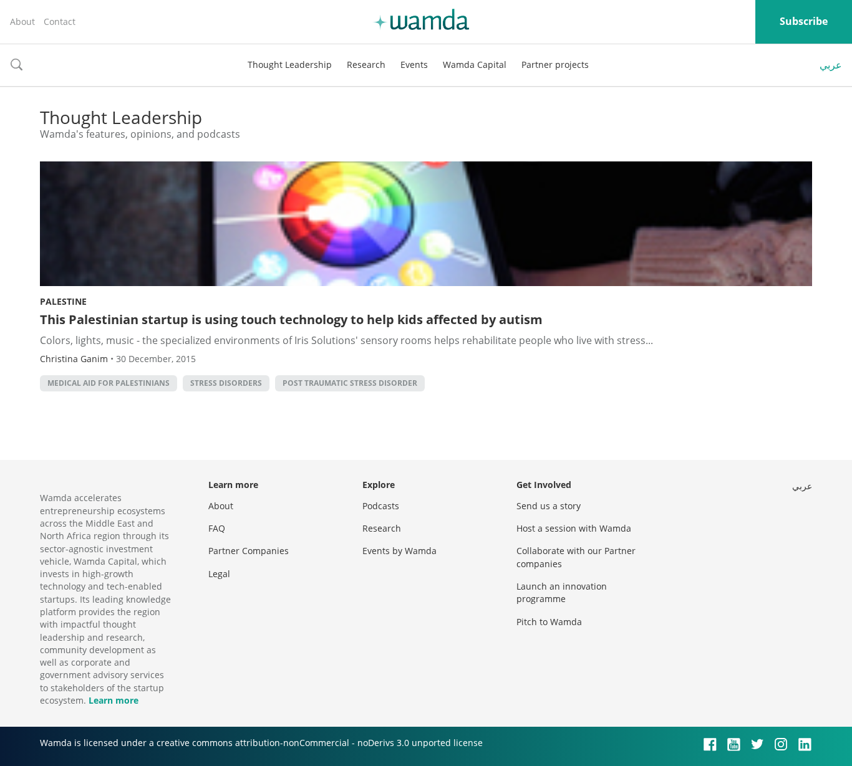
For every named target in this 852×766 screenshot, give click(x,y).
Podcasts (380, 506)
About (22, 21)
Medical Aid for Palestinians (108, 383)
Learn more (113, 700)
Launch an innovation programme (561, 592)
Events (414, 64)
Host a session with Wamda (573, 528)
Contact (59, 21)
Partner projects (555, 64)
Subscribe (804, 21)
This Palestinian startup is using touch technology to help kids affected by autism (291, 319)
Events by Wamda (399, 551)
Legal (219, 574)
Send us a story (548, 506)
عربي (831, 65)
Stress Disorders (226, 383)
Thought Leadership (290, 64)
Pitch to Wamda (549, 622)
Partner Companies (248, 551)
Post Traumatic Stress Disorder (350, 383)
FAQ (216, 528)
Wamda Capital (474, 64)
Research (366, 64)
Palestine (63, 301)
